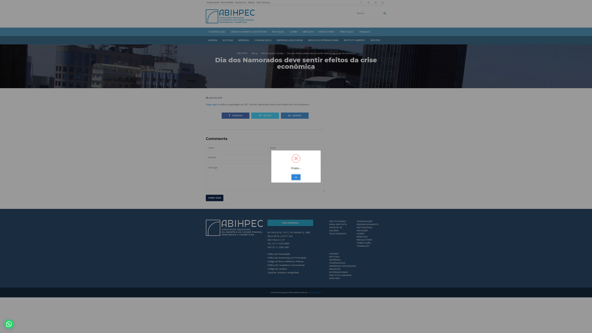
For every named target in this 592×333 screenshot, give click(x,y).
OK (296, 177)
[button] (9, 324)
